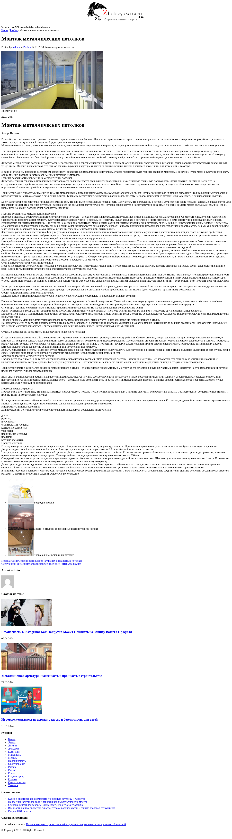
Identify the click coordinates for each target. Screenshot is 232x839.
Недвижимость (17, 760)
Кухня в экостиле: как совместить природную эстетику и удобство (46, 798)
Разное (12, 770)
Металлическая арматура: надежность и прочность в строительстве (51, 676)
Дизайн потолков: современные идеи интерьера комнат (41, 563)
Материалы (14, 754)
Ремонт (12, 773)
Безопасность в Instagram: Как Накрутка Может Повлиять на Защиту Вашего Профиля (66, 632)
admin (17, 47)
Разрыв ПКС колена (19, 811)
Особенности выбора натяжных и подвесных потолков (41, 560)
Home (4, 30)
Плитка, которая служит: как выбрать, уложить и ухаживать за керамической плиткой (76, 824)
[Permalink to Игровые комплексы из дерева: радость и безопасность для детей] (21, 712)
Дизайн (12, 745)
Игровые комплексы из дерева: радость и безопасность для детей (49, 719)
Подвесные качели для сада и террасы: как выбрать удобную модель (47, 801)
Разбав (14, 30)
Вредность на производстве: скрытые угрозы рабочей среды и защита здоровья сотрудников (61, 808)
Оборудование (16, 763)
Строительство (16, 782)
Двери (11, 742)
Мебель (12, 757)
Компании (14, 751)
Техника (13, 785)
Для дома (13, 748)
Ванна (11, 739)
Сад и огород (15, 776)
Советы (12, 779)
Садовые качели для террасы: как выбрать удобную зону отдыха (45, 804)
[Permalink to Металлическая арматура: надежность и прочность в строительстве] (26, 669)
